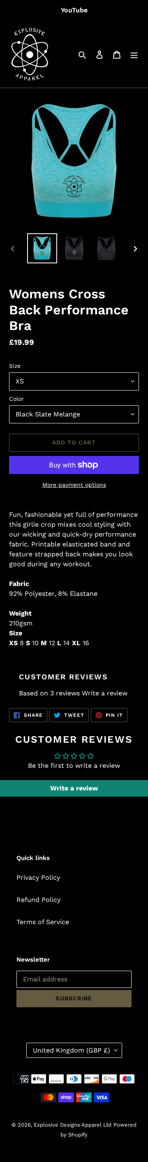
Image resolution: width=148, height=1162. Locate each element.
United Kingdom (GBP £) (71, 1050)
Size (15, 366)
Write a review (104, 693)
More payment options (74, 484)
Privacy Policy (38, 877)
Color (16, 398)
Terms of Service (42, 922)
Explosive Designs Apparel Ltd (72, 1125)
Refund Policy (38, 900)
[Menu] (134, 54)
